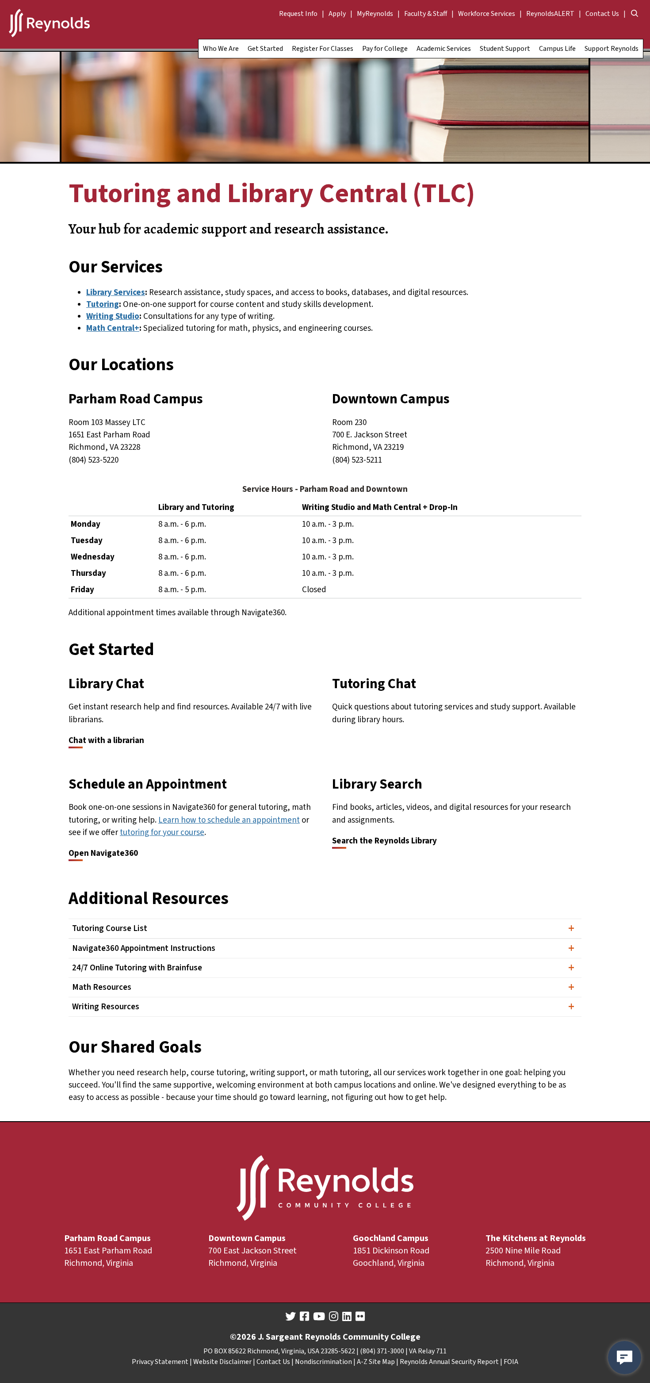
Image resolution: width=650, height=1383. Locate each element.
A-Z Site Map (376, 1362)
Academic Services (444, 49)
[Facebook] (304, 1317)
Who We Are (221, 49)
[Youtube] (319, 1317)
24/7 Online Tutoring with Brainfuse (137, 968)
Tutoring (102, 304)
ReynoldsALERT (550, 14)
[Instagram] (334, 1317)
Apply (337, 14)
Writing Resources (105, 1007)
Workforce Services (486, 14)
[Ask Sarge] (624, 1357)
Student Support (505, 49)
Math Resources (101, 987)
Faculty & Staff (425, 14)
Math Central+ (112, 328)
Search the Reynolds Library (384, 841)
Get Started (265, 49)
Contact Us (602, 14)
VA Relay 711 (428, 1351)
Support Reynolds (612, 49)
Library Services (115, 293)
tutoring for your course (162, 833)
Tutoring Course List (109, 929)
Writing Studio (112, 316)
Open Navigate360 (103, 853)
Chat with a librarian (106, 741)
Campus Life (557, 49)
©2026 (243, 1337)
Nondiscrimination (323, 1362)
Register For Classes (322, 49)
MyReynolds (375, 14)
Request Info (298, 14)
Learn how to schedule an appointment (229, 820)
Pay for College (385, 49)
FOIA (511, 1362)
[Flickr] (360, 1317)
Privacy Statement (160, 1362)
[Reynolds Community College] (49, 24)
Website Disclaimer (222, 1362)
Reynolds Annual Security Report (449, 1362)
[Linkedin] (347, 1317)
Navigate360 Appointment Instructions (143, 948)
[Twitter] (290, 1317)
